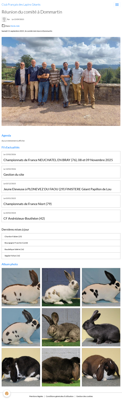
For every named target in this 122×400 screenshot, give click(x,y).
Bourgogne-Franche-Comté (16, 243)
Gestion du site (13, 174)
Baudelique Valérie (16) (14, 249)
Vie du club (15, 26)
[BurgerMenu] (116, 4)
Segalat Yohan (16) (12, 255)
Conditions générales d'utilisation (60, 396)
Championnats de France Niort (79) (27, 204)
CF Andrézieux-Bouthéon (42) (24, 218)
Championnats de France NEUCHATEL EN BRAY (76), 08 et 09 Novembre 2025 (58, 160)
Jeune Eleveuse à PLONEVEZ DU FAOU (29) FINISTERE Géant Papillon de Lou (57, 189)
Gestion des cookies (84, 396)
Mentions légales (36, 396)
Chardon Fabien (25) (13, 236)
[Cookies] (6, 393)
